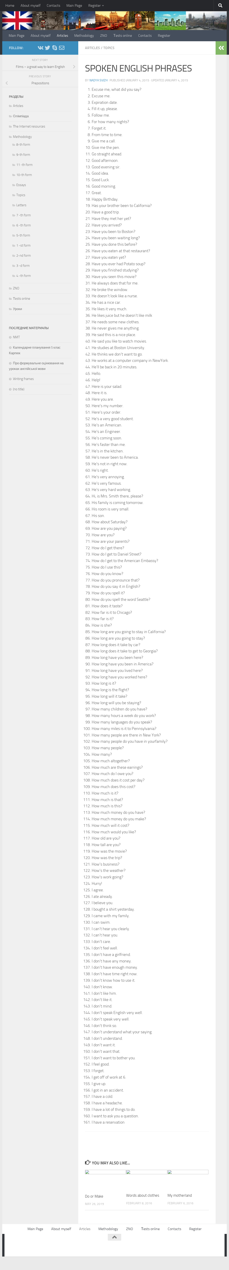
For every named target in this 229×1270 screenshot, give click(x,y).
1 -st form (23, 245)
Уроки (17, 309)
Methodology (84, 35)
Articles (62, 35)
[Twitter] (47, 47)
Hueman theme (65, 1244)
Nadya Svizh (98, 80)
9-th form (23, 155)
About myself (30, 5)
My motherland (180, 1195)
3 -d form (23, 266)
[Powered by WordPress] (28, 1244)
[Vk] (40, 47)
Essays (21, 185)
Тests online (122, 35)
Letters (21, 205)
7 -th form (23, 215)
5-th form (23, 235)
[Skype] (54, 47)
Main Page (74, 5)
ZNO (103, 35)
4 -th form (23, 276)
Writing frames (23, 379)
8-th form (23, 145)
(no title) (18, 389)
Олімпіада (21, 116)
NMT (16, 337)
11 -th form (24, 165)
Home (9, 5)
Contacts (53, 5)
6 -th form (23, 225)
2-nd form (23, 256)
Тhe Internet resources (29, 126)
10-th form (24, 175)
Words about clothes (142, 1195)
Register (94, 5)
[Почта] (61, 47)
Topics (108, 48)
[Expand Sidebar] (221, 48)
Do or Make (94, 1196)
